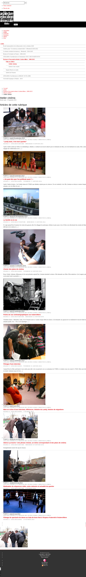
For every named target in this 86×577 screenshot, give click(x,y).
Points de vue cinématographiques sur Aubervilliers (22, 315)
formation (5, 35)
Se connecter (45, 562)
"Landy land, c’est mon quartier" (15, 141)
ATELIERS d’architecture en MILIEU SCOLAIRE (17, 76)
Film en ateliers (10, 61)
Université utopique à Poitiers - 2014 (13, 78)
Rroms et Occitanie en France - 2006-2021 (14, 54)
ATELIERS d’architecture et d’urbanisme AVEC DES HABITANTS (21, 56)
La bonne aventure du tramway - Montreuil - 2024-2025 (18, 51)
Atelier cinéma (13, 64)
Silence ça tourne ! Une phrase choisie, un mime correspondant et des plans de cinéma (34, 443)
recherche (5, 33)
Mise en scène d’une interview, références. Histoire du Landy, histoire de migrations (33, 409)
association (6, 30)
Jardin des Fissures (11, 72)
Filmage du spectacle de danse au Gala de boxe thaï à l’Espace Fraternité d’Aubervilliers (35, 517)
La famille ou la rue (10, 220)
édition (5, 36)
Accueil (5, 88)
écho (4, 38)
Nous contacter (7, 5)
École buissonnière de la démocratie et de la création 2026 (18, 46)
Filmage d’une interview (11, 364)
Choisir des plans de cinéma (13, 269)
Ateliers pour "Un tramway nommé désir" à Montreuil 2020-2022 (20, 48)
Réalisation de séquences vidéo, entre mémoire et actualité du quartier (28, 486)
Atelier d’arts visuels (14, 66)
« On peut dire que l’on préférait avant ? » (18, 179)
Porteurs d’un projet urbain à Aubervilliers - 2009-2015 (19, 59)
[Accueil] (7, 24)
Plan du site (6, 8)
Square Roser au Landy (12, 70)
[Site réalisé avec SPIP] (44, 560)
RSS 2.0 (45, 565)
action (5, 32)
